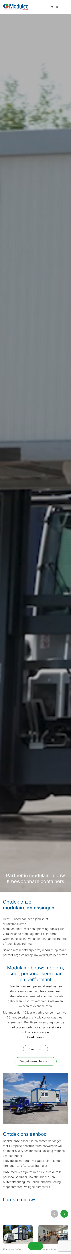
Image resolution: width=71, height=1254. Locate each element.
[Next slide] (64, 1214)
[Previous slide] (54, 1214)
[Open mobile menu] (35, 1246)
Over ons (34, 1049)
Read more (34, 1037)
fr (52, 7)
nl (57, 7)
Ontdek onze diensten (34, 1061)
